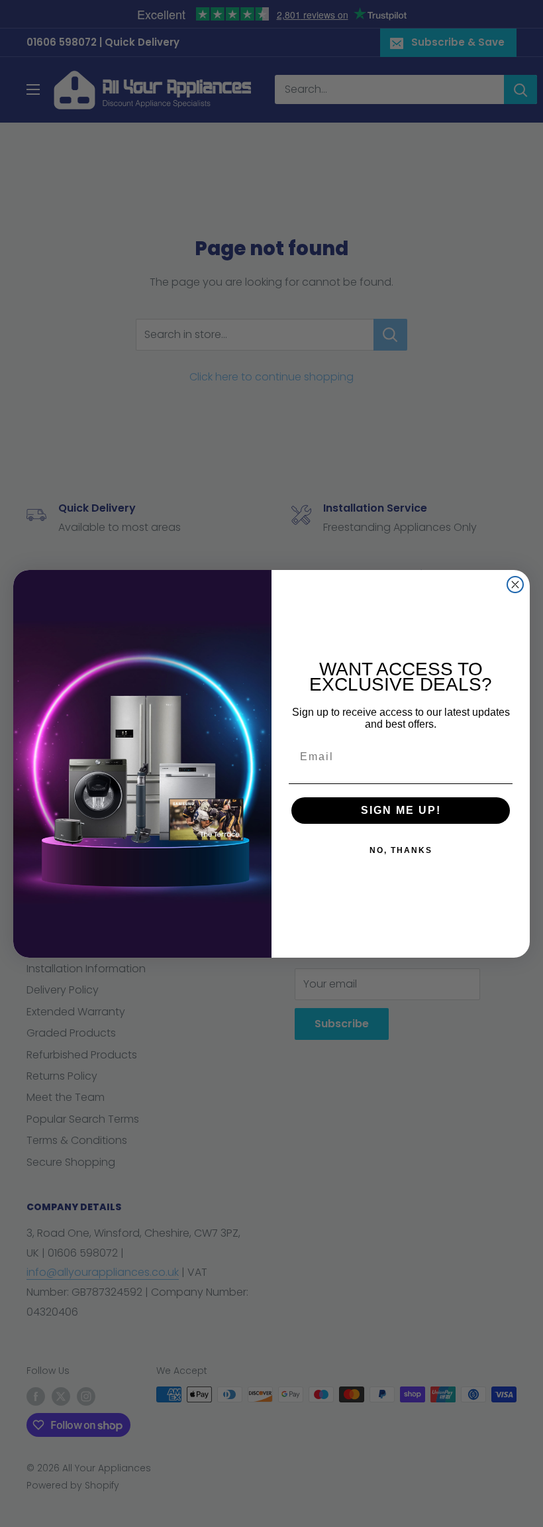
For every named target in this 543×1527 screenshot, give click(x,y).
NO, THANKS (401, 850)
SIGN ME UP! (401, 810)
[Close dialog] (515, 585)
